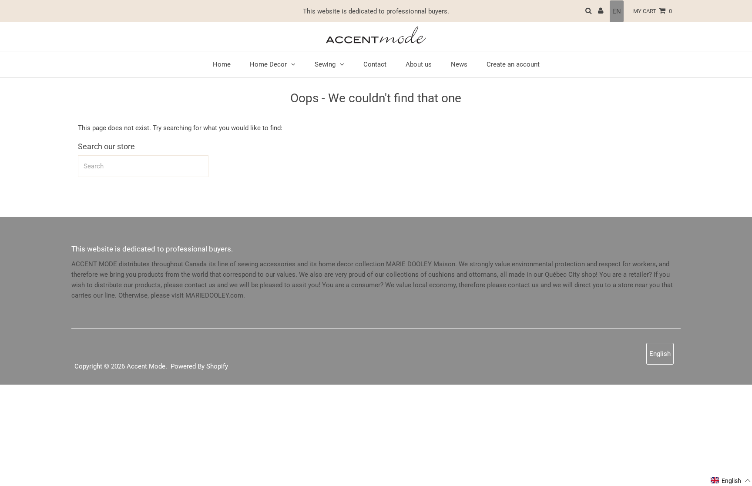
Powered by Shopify (199, 366)
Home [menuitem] (222, 64)
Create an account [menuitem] (513, 64)
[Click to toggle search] (588, 11)
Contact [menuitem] (374, 64)
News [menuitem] (459, 64)
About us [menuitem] (419, 64)
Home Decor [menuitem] (268, 64)
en (616, 11)
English (660, 354)
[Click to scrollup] (734, 468)
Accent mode (146, 366)
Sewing (325, 64)
